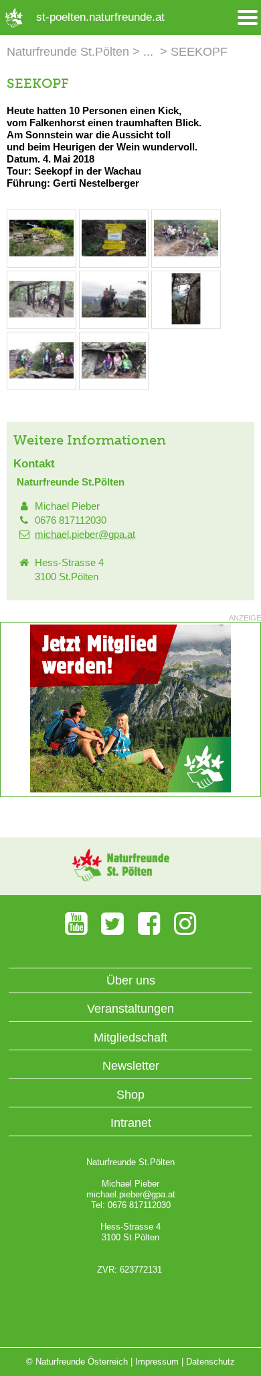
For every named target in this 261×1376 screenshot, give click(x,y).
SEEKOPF (199, 51)
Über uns (130, 980)
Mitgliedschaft (130, 1037)
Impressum (157, 1362)
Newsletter (130, 1065)
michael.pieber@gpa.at (85, 534)
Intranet (130, 1123)
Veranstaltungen (130, 1008)
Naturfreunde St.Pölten (68, 51)
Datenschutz (210, 1362)
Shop (130, 1094)
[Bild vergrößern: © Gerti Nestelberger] (41, 260)
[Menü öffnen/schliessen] (248, 18)
